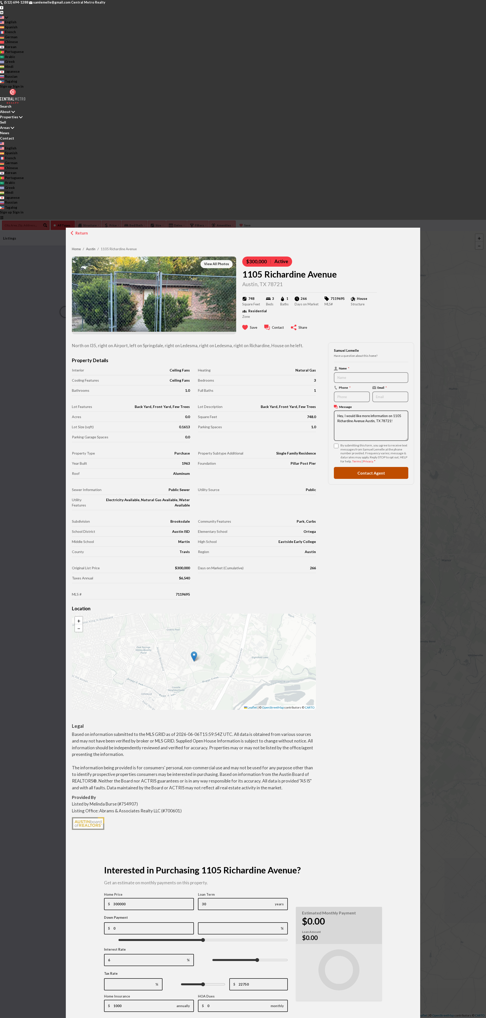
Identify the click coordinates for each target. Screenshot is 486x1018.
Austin (90, 249)
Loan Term (206, 894)
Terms (356, 461)
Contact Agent (371, 473)
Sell (3, 122)
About (5, 111)
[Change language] (4, 17)
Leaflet (252, 707)
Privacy (368, 461)
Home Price (113, 894)
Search (5, 106)
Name (344, 368)
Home (76, 249)
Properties (9, 117)
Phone (345, 387)
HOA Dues (206, 996)
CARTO (310, 707)
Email (382, 387)
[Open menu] (1, 217)
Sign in (18, 86)
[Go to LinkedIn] (1, 12)
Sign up (6, 86)
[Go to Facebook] (1, 7)
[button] (194, 656)
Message (345, 406)
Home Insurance (117, 996)
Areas (5, 127)
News (4, 133)
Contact (7, 138)
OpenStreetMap (273, 707)
